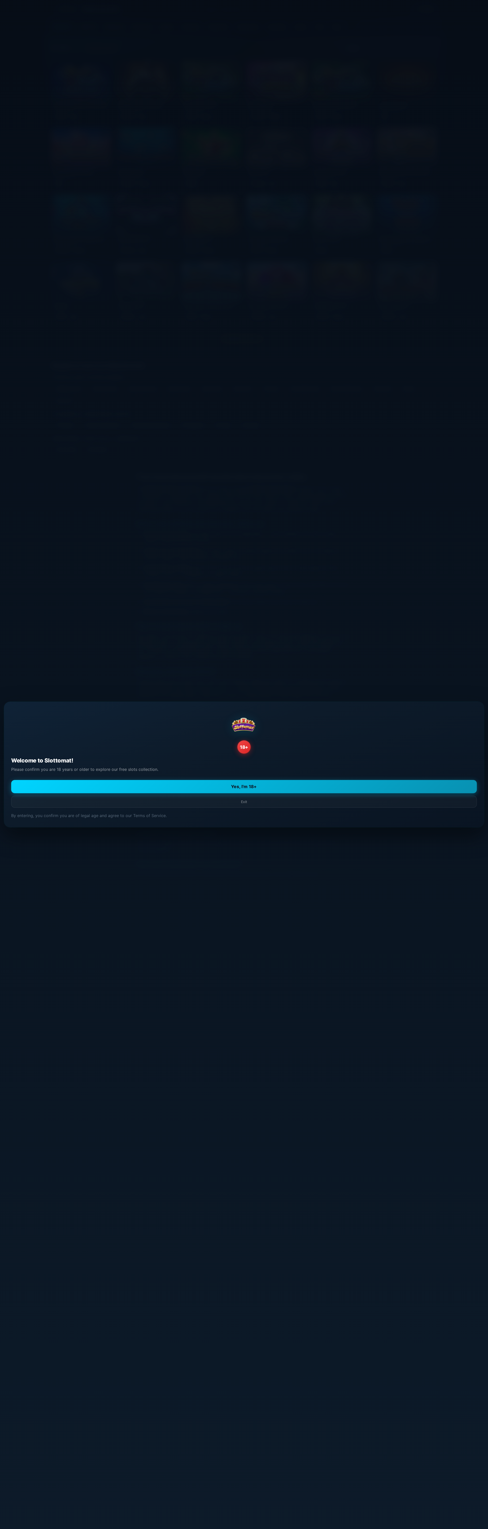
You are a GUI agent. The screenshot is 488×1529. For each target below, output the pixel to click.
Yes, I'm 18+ (244, 786)
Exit (244, 802)
